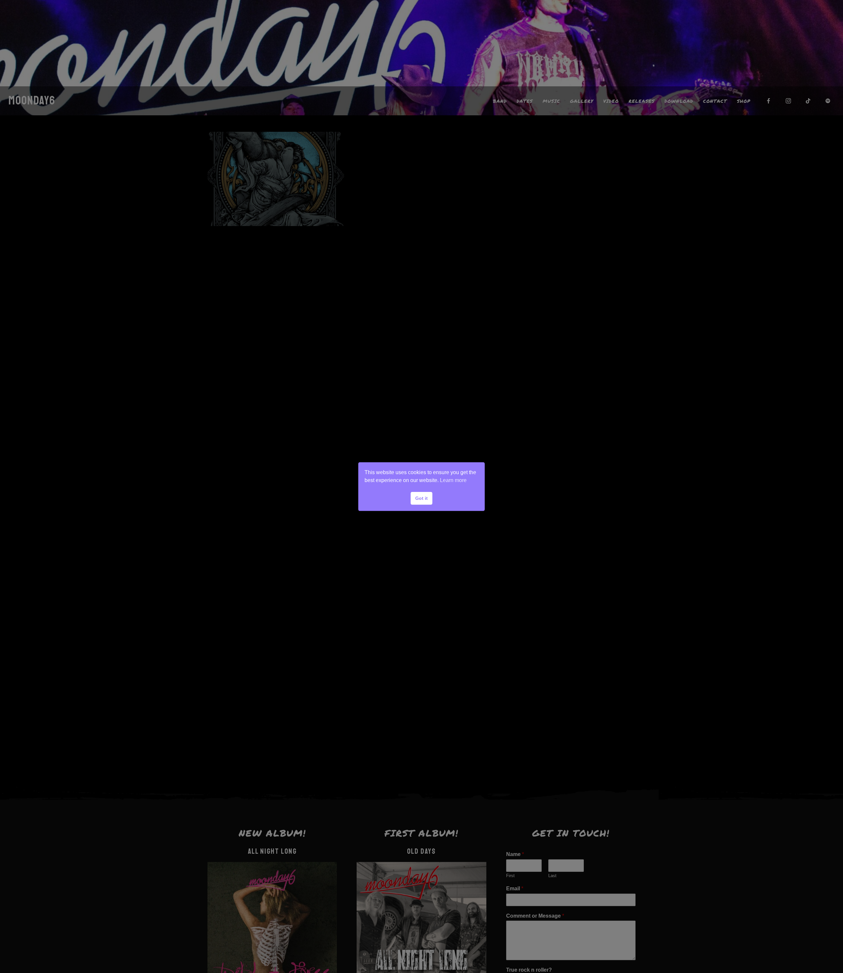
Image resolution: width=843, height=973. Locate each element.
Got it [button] (421, 498)
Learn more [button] (453, 480)
